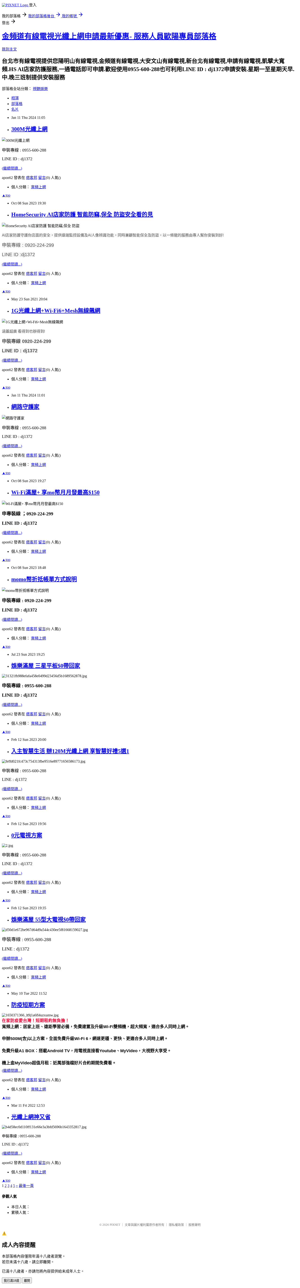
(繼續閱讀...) (12, 168)
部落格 (16, 104)
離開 (27, 1280)
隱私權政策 (176, 1224)
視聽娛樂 (40, 89)
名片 (15, 109)
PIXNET (115, 1224)
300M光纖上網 (29, 129)
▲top (6, 195)
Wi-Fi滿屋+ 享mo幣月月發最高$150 (55, 492)
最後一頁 (26, 1186)
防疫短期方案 (28, 1005)
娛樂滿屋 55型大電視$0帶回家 (48, 920)
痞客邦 (31, 178)
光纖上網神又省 (31, 1117)
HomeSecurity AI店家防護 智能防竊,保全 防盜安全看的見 (82, 214)
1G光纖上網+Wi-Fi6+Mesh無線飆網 (55, 311)
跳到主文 (9, 49)
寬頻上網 (38, 187)
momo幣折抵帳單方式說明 (44, 579)
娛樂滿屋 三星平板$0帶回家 (45, 666)
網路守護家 (25, 407)
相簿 (15, 98)
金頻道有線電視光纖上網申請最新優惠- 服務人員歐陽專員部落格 (109, 36)
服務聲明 (194, 1224)
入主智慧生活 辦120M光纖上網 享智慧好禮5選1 (70, 751)
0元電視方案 (26, 835)
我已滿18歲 (11, 1280)
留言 (42, 178)
